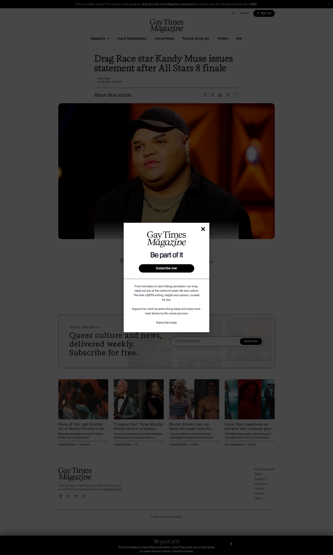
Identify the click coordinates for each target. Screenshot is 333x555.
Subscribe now (166, 268)
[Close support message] (203, 229)
